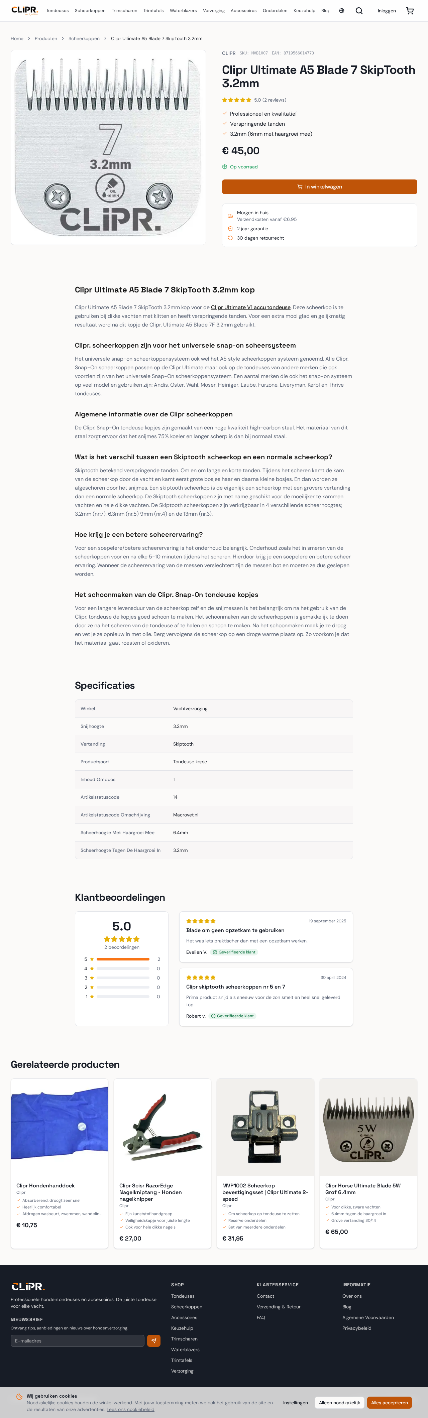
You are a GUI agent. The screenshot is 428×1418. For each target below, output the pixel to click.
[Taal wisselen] (341, 10)
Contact (265, 1296)
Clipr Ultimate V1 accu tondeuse (251, 307)
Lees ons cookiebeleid (130, 1409)
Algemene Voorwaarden (368, 1317)
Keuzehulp (304, 10)
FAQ (261, 1317)
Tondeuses (57, 10)
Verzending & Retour (279, 1307)
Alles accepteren (389, 1403)
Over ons (352, 1296)
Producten (46, 38)
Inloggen (387, 11)
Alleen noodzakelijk (339, 1403)
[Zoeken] (359, 10)
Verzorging (214, 10)
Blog (325, 10)
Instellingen (295, 1403)
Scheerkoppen (90, 10)
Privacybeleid (356, 1328)
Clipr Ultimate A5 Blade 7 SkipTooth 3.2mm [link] (156, 38)
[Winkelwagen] (410, 10)
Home (17, 38)
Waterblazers (183, 10)
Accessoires (244, 10)
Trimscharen (124, 10)
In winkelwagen (323, 186)
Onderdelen (275, 10)
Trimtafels (153, 10)
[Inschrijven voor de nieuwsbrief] (153, 1341)
